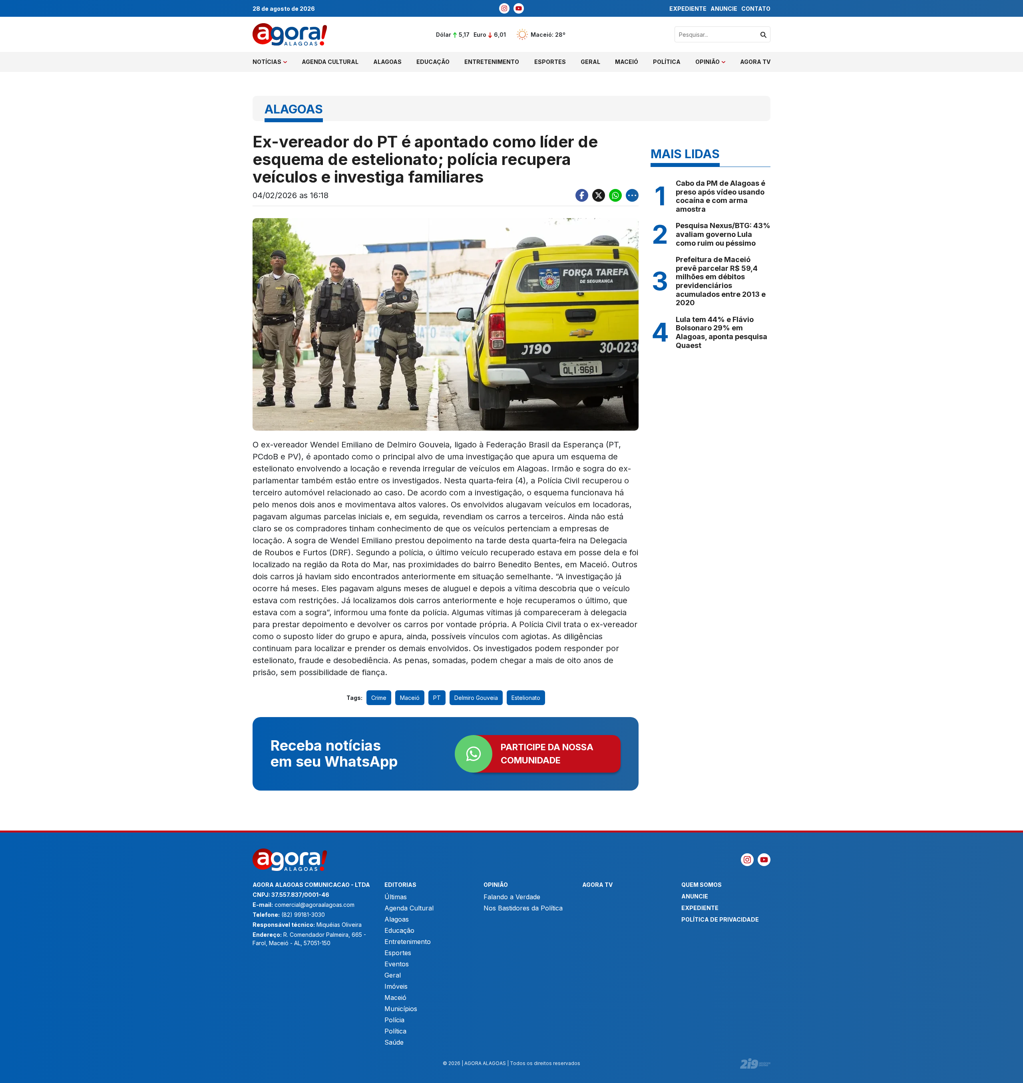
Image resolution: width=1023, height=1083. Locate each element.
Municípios (400, 1009)
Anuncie (724, 8)
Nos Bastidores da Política (523, 908)
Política (667, 61)
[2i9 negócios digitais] (755, 1063)
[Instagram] (504, 8)
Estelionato (526, 697)
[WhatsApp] (615, 195)
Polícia (394, 1020)
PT (437, 697)
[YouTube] (518, 8)
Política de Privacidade (720, 919)
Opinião (707, 61)
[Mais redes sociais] (632, 195)
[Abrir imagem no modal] (446, 324)
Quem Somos (701, 884)
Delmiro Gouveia (476, 697)
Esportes (550, 61)
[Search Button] (763, 34)
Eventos (396, 964)
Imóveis (396, 986)
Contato (755, 8)
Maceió (626, 61)
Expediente (688, 8)
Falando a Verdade (512, 897)
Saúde (394, 1042)
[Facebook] (581, 195)
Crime (378, 697)
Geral (590, 61)
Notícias (267, 61)
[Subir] (1009, 1073)
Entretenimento (491, 61)
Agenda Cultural (330, 61)
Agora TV (755, 61)
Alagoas (387, 61)
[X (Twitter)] (598, 195)
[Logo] (290, 34)
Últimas (395, 897)
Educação (433, 61)
